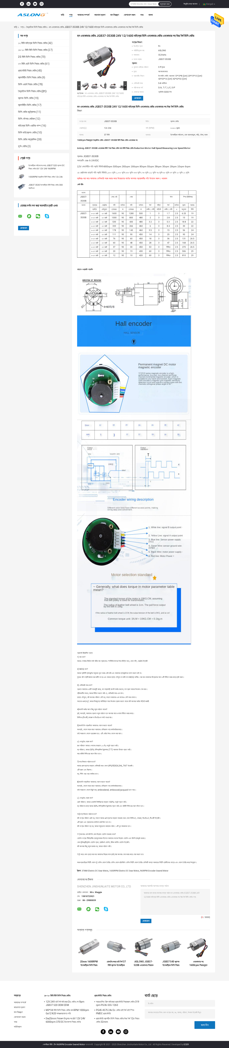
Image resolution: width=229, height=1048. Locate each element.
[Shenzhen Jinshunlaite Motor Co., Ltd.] (32, 15)
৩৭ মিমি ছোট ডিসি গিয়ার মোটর (31, 63)
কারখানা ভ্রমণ (99, 14)
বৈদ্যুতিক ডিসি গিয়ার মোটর (36, 27)
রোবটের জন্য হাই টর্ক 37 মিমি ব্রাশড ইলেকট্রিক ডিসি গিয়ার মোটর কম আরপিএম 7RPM (116, 963)
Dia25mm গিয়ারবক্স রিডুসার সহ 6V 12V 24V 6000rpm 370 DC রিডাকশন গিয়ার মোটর (65, 1020)
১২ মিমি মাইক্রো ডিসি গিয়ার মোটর (32, 43)
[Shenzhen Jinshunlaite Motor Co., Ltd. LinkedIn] (28, 4)
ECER (186, 1044)
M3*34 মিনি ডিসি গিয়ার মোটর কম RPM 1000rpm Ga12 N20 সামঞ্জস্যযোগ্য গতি (67, 1012)
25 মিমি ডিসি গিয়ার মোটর (29, 56)
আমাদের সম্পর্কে (83, 14)
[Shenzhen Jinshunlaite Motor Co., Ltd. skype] (49, 216)
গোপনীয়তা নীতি (47, 1044)
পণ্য (70, 14)
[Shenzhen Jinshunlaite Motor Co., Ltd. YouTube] (35, 4)
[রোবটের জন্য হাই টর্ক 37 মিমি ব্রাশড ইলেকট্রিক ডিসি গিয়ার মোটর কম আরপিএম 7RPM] (116, 947)
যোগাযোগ (137, 98)
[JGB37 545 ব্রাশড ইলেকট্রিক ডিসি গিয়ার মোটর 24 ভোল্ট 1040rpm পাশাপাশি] (171, 947)
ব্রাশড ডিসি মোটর (25, 98)
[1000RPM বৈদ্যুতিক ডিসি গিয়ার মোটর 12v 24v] (21, 177)
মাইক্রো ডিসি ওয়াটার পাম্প (29, 125)
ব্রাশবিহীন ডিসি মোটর (27, 105)
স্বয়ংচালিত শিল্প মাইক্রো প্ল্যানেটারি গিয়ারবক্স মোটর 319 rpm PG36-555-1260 (117, 1003)
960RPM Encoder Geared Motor (154, 871)
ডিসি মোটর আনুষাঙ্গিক (27, 139)
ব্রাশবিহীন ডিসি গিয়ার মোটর (29, 77)
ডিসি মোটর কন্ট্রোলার (27, 111)
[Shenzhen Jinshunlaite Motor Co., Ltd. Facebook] (22, 4)
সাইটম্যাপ (18, 1026)
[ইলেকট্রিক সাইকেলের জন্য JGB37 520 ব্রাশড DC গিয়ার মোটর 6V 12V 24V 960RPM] (21, 167)
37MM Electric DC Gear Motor (95, 871)
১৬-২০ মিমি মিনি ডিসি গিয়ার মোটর (32, 50)
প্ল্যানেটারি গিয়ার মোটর (27, 70)
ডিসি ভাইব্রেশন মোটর (27, 132)
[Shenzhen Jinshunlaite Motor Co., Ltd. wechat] (40, 216)
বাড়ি (62, 14)
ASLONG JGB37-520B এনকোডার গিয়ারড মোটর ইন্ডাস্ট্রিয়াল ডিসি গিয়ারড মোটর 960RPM (144, 963)
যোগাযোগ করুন (129, 14)
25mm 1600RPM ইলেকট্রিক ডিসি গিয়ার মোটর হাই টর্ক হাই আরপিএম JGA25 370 (89, 963)
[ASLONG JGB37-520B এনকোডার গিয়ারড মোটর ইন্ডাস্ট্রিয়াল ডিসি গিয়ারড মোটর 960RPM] (143, 947)
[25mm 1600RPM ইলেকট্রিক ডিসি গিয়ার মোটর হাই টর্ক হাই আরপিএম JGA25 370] (89, 947)
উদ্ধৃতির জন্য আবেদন (190, 4)
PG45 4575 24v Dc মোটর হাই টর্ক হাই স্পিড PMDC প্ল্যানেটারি (115, 1012)
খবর (142, 14)
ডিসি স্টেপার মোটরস (26, 118)
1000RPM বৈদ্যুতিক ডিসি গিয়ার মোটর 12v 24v (45, 177)
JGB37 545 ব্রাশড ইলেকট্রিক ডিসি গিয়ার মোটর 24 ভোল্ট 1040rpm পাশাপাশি (171, 963)
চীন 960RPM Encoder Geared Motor (69, 1044)
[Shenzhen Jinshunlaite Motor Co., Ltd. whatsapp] (31, 216)
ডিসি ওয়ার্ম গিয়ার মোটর (27, 84)
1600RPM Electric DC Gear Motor (124, 871)
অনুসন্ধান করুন (165, 4)
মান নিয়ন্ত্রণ (114, 14)
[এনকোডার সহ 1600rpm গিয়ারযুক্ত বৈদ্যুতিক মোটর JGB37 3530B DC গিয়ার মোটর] (198, 947)
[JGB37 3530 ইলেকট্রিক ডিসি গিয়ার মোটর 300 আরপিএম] (21, 186)
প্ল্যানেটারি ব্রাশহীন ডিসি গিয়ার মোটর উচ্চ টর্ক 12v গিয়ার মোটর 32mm (117, 1020)
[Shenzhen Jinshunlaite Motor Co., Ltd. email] (22, 216)
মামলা (151, 14)
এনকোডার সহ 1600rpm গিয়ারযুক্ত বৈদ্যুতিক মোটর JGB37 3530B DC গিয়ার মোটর (198, 963)
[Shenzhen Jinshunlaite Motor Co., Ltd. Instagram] (42, 4)
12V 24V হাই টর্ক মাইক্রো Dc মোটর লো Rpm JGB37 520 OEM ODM (65, 1003)
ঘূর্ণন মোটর (22, 146)
